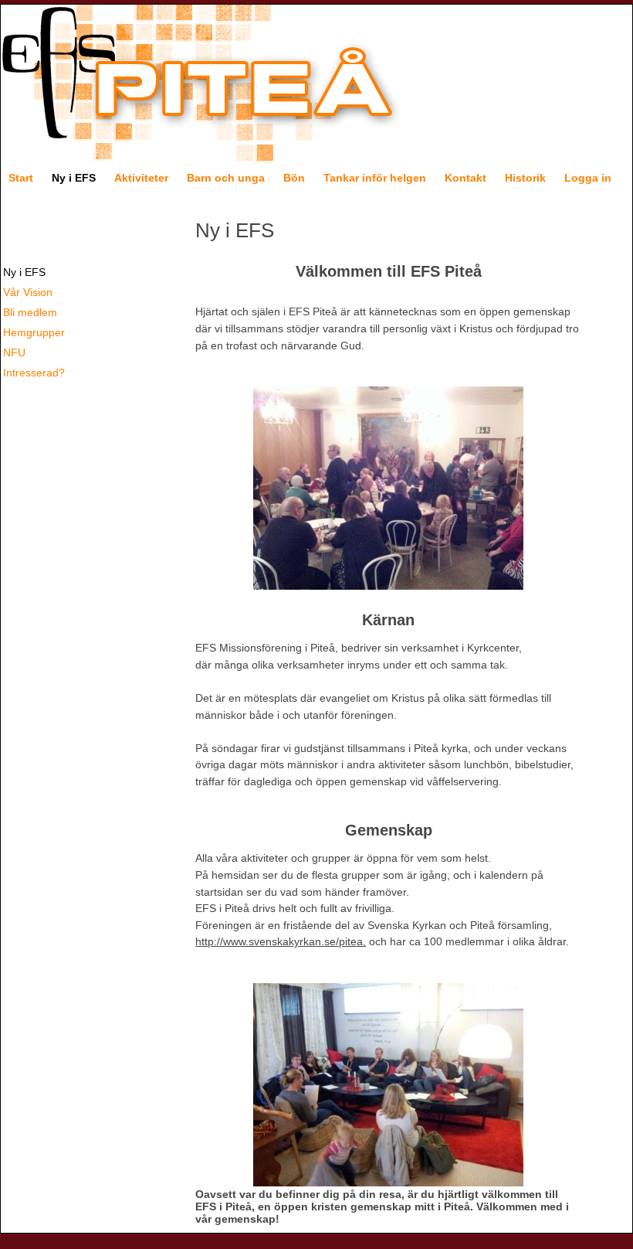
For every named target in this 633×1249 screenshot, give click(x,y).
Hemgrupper (34, 332)
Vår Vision (27, 292)
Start (20, 178)
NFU (14, 352)
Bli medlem (30, 312)
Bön (294, 178)
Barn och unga (226, 178)
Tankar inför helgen (374, 178)
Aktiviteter (141, 178)
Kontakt (465, 178)
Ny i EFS (74, 178)
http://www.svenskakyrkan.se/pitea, (280, 941)
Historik (525, 178)
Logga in (587, 178)
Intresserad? (34, 372)
